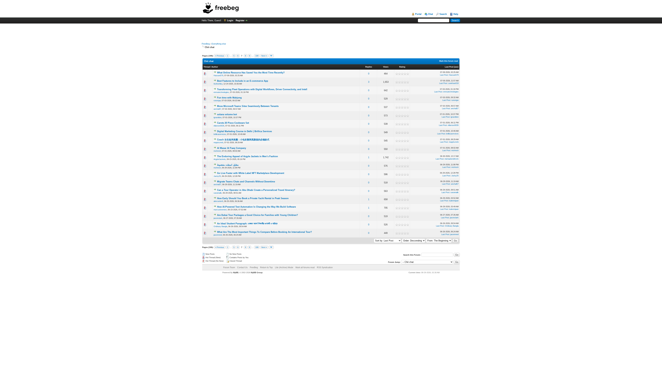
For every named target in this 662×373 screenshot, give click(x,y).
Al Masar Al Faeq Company (231, 148)
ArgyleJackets (220, 159)
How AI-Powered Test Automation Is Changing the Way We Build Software (256, 206)
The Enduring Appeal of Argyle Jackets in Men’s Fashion (247, 156)
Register (240, 20)
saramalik (218, 193)
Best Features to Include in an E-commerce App (242, 81)
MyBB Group (257, 272)
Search (443, 14)
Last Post (449, 67)
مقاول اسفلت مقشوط (228, 165)
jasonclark (218, 218)
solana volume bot (227, 114)
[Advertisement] (331, 31)
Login (230, 20)
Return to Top (266, 267)
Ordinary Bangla (220, 226)
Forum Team (229, 267)
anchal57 (217, 109)
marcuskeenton (220, 210)
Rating (402, 67)
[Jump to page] (271, 56)
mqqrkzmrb (218, 142)
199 (256, 56)
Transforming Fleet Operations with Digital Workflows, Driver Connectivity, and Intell (262, 89)
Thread (207, 67)
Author (215, 67)
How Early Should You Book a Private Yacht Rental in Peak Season (253, 198)
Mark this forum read (448, 61)
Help (455, 14)
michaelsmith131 (452, 159)
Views (385, 67)
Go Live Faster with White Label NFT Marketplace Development (250, 173)
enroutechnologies (221, 92)
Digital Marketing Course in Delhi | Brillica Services (244, 131)
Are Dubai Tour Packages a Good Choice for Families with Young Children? (257, 215)
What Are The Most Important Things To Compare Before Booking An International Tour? (264, 232)
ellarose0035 (219, 126)
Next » (264, 56)
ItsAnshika (218, 84)
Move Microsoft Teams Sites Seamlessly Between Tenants (248, 106)
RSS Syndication (325, 267)
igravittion (218, 117)
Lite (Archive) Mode (284, 267)
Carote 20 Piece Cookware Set (233, 123)
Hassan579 (218, 75)
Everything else (219, 44)
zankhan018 (453, 83)
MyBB (235, 272)
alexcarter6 (218, 201)
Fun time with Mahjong (229, 97)
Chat (430, 14)
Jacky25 (217, 176)
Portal (418, 14)
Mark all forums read (305, 267)
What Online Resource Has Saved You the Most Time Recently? (251, 72)
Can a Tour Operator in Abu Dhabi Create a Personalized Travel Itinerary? (256, 190)
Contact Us (242, 267)
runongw (217, 100)
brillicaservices (220, 134)
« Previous (219, 56)
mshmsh (217, 151)
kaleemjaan (454, 201)
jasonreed (218, 235)
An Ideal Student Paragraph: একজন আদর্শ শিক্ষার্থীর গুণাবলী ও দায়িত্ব (247, 223)
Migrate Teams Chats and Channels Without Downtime (246, 181)
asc (456, 67)
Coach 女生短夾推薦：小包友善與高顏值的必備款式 (243, 139)
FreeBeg (206, 44)
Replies (368, 67)
